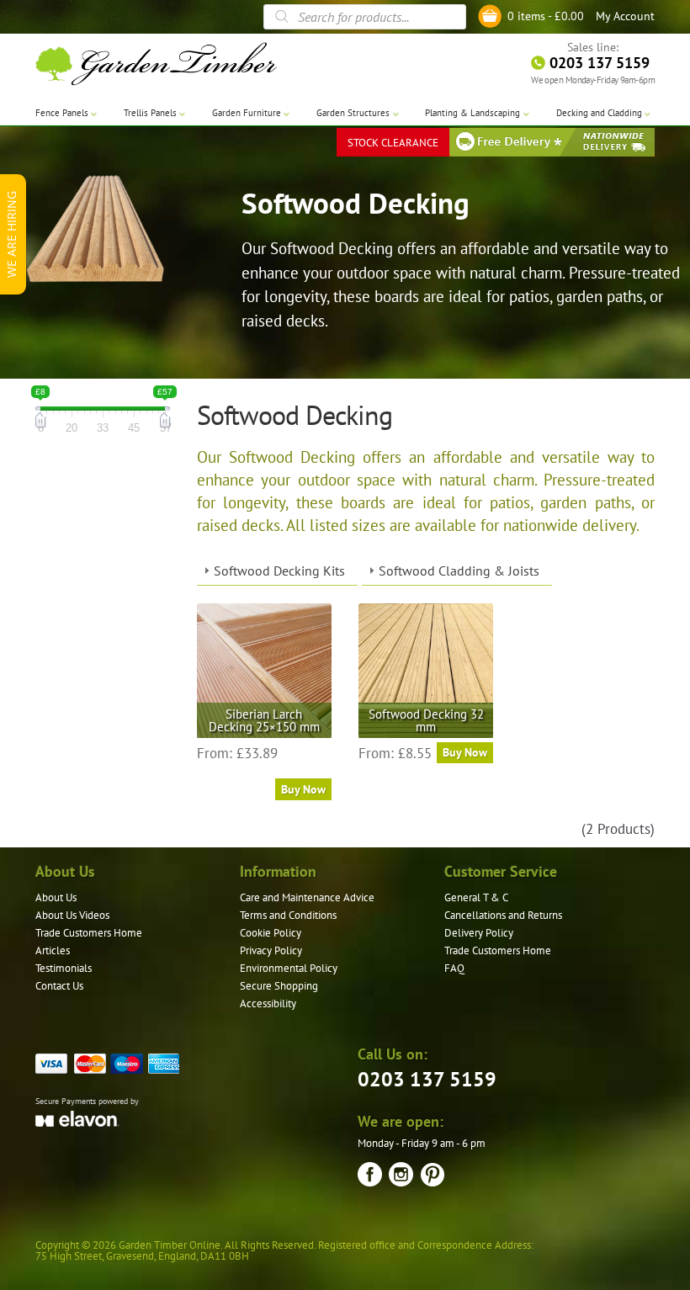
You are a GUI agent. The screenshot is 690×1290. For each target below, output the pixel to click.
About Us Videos (72, 915)
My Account (625, 16)
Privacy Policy (271, 950)
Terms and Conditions (288, 915)
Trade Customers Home (88, 933)
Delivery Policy (478, 933)
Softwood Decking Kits (279, 570)
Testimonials (63, 968)
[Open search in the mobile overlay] (364, 16)
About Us (56, 897)
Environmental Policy (288, 968)
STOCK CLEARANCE (393, 142)
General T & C (476, 897)
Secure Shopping (279, 986)
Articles (52, 950)
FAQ (454, 968)
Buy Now (303, 789)
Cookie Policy (270, 933)
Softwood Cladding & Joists (459, 570)
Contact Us (59, 986)
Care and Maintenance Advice (307, 897)
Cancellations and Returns (503, 915)
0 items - (545, 16)
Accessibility (268, 1003)
